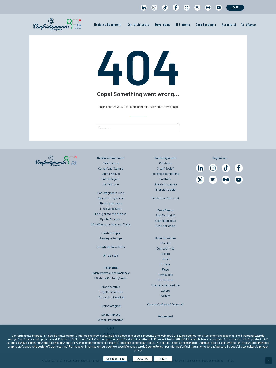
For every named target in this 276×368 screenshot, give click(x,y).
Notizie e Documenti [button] (108, 24)
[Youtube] (239, 180)
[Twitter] (200, 180)
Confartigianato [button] (138, 24)
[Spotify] (213, 180)
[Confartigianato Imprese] (57, 24)
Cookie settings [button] (115, 358)
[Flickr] (226, 180)
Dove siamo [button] (163, 24)
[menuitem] (143, 11)
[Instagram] (213, 168)
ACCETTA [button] (142, 358)
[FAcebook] (239, 168)
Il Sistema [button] (183, 24)
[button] (248, 24)
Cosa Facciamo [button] (206, 24)
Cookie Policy (154, 346)
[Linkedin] (200, 168)
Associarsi (229, 24)
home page (171, 106)
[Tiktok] (226, 168)
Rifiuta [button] (163, 358)
